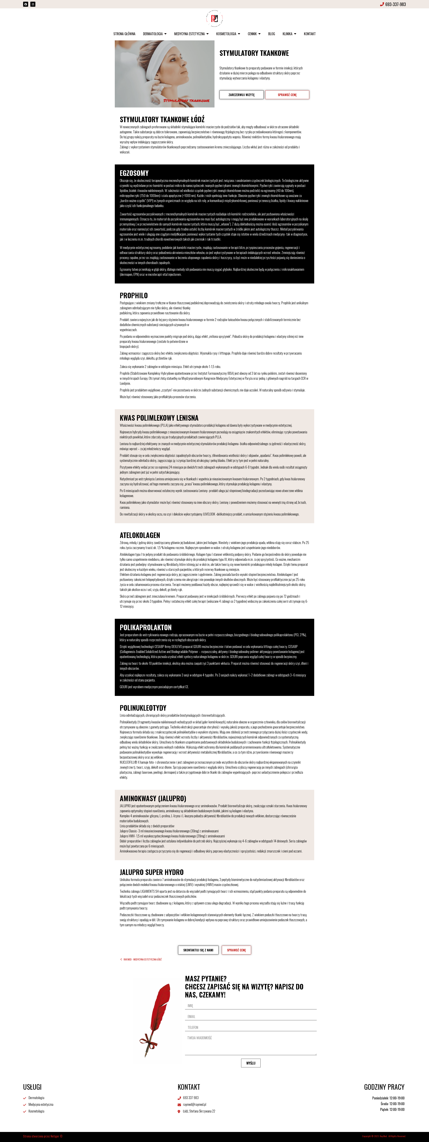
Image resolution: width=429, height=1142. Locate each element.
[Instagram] (32, 4)
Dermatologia (153, 33)
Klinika (287, 33)
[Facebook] (25, 4)
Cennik (252, 33)
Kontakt (310, 33)
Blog (271, 33)
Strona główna (124, 33)
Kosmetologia (226, 33)
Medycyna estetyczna (189, 33)
